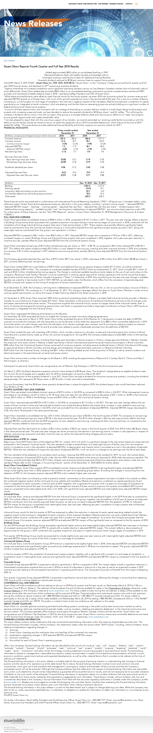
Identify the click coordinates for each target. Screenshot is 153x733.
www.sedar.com (13, 682)
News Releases (9, 61)
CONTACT (129, 4)
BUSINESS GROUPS (116, 4)
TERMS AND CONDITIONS (13, 731)
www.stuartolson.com (59, 590)
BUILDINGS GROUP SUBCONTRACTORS (83, 4)
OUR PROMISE (103, 4)
